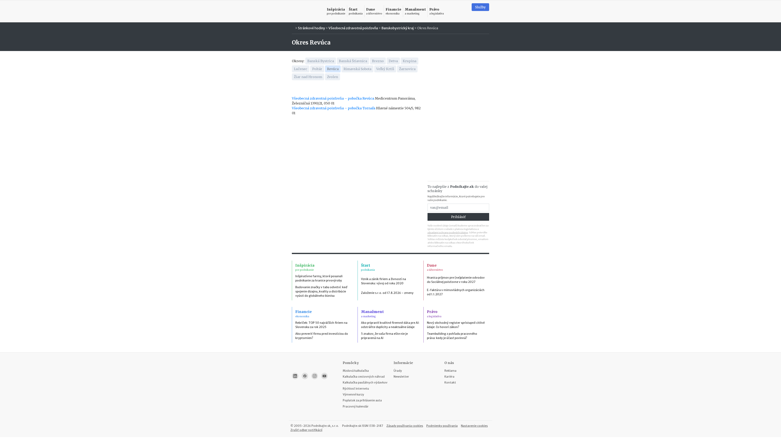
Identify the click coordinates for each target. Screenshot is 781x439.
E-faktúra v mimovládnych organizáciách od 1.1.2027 (455, 292)
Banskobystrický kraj (397, 28)
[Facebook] (305, 376)
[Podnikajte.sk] (307, 11)
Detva (393, 61)
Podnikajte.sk (351, 426)
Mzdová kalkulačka (356, 371)
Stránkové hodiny (311, 28)
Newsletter (401, 376)
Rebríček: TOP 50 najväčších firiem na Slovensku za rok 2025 (321, 325)
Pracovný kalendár (356, 406)
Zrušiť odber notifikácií (306, 430)
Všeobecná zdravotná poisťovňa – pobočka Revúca (333, 98)
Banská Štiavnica (353, 61)
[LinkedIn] (295, 376)
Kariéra (449, 376)
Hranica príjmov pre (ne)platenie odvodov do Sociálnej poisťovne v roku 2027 (456, 280)
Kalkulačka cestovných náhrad (364, 376)
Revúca (333, 69)
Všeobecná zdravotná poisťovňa (353, 28)
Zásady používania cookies (404, 426)
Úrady (398, 371)
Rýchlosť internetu (356, 388)
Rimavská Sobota (357, 69)
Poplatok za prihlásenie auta (362, 400)
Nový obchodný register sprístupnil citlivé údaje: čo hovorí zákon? (456, 325)
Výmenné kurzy (353, 394)
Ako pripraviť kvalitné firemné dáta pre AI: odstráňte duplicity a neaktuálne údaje (390, 325)
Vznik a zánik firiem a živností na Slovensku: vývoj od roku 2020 (383, 281)
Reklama (450, 371)
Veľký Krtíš (385, 69)
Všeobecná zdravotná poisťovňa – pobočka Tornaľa (333, 108)
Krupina (409, 61)
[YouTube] (324, 376)
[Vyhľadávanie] (463, 11)
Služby (480, 7)
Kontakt (450, 382)
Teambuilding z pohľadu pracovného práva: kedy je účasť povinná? (452, 336)
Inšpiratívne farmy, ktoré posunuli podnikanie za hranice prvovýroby (319, 278)
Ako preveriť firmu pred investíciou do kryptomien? (321, 336)
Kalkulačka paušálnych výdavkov (365, 382)
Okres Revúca (427, 28)
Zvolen (332, 77)
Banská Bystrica (320, 61)
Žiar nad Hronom (308, 77)
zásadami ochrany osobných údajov (448, 232)
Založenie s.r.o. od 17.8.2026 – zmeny (387, 293)
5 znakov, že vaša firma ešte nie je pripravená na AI (384, 336)
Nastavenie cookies (474, 426)
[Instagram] (314, 376)
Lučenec (300, 69)
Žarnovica (407, 69)
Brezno (378, 61)
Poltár (317, 69)
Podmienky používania (442, 426)
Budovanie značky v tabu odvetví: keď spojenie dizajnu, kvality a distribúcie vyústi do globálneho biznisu (321, 291)
